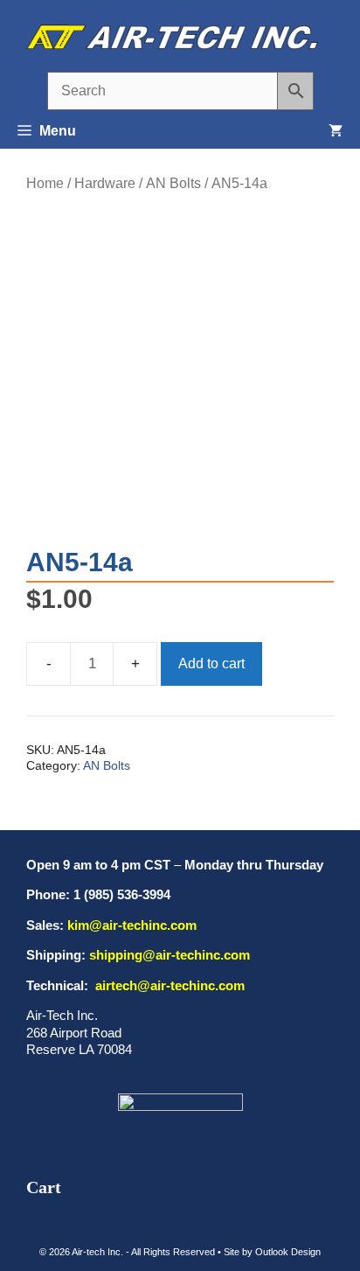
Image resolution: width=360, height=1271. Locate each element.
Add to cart (211, 663)
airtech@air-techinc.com (168, 985)
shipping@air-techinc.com (169, 954)
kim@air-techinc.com (132, 925)
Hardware (104, 183)
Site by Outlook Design (272, 1252)
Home (45, 183)
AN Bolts (173, 183)
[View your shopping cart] (335, 131)
